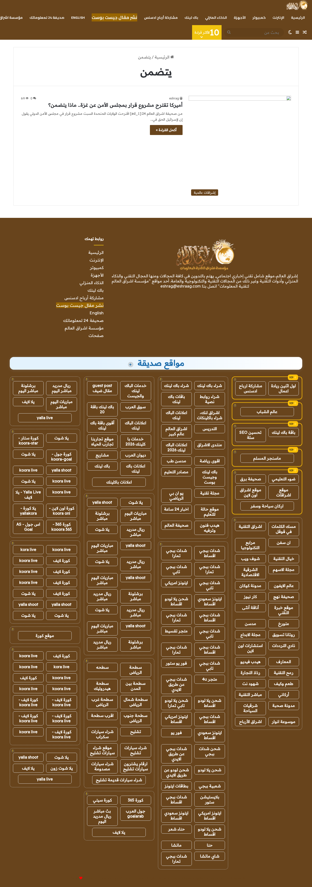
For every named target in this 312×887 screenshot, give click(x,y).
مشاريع (102, 455)
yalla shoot (102, 502)
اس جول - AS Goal (28, 527)
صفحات (96, 335)
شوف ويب (250, 558)
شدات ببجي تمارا (176, 553)
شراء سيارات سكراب (102, 734)
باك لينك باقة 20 (102, 409)
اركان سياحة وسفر (267, 505)
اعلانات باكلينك (119, 482)
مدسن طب (176, 460)
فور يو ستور (176, 663)
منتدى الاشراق (209, 444)
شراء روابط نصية (209, 399)
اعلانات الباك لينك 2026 (176, 447)
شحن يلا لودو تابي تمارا (176, 703)
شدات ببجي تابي (176, 569)
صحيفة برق (250, 478)
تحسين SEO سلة (250, 435)
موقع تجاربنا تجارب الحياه (102, 441)
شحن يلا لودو (209, 769)
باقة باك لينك (283, 432)
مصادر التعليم (176, 471)
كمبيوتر (259, 17)
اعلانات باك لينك (135, 468)
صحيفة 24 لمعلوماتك (46, 17)
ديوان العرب (135, 455)
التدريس (210, 428)
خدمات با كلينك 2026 (136, 441)
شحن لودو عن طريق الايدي (176, 772)
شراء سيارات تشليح (135, 750)
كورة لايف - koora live (61, 702)
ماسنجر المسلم (267, 458)
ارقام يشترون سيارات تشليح (135, 766)
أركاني (283, 694)
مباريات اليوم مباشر (136, 516)
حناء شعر (176, 829)
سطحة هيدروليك (102, 686)
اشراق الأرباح (250, 721)
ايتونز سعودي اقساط (210, 601)
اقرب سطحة (102, 715)
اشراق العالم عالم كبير (176, 431)
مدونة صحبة (283, 705)
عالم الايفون (284, 585)
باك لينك (191, 17)
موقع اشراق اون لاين (250, 492)
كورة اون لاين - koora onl (61, 511)
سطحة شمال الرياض (136, 702)
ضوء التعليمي (283, 478)
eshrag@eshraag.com (180, 286)
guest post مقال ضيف (102, 388)
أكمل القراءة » (166, 130)
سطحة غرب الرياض (102, 702)
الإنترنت (278, 17)
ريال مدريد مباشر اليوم (62, 388)
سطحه (102, 667)
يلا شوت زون (61, 768)
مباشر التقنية (250, 694)
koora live (28, 470)
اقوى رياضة (210, 460)
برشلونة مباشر (102, 516)
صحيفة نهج (283, 596)
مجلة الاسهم (283, 569)
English (78, 17)
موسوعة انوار (283, 721)
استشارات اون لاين (250, 648)
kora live (28, 549)
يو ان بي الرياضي (176, 496)
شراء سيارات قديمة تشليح (119, 779)
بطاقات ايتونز (176, 785)
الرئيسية (298, 17)
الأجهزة (240, 17)
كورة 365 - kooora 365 (61, 527)
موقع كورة (45, 635)
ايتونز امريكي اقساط (176, 719)
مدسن (250, 623)
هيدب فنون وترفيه (209, 528)
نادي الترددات (283, 645)
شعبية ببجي (210, 785)
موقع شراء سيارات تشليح (102, 750)
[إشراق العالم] (296, 5)
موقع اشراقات (283, 492)
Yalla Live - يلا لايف (28, 495)
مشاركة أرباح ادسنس (161, 17)
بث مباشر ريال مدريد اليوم (102, 816)
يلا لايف (119, 832)
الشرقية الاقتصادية (250, 572)
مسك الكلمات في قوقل (284, 529)
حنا (210, 845)
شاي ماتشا (209, 856)
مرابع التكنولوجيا (250, 545)
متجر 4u (209, 679)
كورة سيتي (102, 800)
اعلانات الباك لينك (176, 415)
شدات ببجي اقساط (209, 553)
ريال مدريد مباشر (136, 532)
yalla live (45, 417)
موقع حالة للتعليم (210, 512)
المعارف (283, 661)
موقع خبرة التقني (283, 610)
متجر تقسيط (176, 630)
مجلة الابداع (250, 634)
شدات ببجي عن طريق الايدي (176, 684)
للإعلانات (72, 878)
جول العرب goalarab (135, 814)
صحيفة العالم (176, 525)
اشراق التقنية (250, 526)
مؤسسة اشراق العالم (84, 327)
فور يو (176, 732)
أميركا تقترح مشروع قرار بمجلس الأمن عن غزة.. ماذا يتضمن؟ (115, 105)
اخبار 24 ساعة (176, 509)
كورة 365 (135, 800)
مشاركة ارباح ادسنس (250, 388)
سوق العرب (135, 406)
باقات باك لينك (176, 399)
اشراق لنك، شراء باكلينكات (209, 415)
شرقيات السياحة (250, 708)
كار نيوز (250, 596)
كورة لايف (61, 560)
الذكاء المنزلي (216, 17)
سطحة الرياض (135, 670)
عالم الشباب (267, 411)
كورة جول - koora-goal (61, 457)
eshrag (174, 98)
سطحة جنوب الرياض (135, 718)
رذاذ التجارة (250, 672)
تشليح (135, 731)
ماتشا (176, 845)
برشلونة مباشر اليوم (28, 388)
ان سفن (284, 542)
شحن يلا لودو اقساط (176, 601)
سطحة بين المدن (136, 686)
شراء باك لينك (209, 385)
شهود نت (250, 683)
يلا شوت (135, 502)
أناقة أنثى (250, 607)
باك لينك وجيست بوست (209, 476)
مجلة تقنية (209, 493)
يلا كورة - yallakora (28, 511)
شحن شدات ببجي (209, 751)
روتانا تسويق (283, 634)
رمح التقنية (283, 672)
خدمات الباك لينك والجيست (135, 390)
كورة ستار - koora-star (28, 440)
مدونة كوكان (250, 585)
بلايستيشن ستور (209, 799)
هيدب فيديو (250, 661)
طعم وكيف (283, 683)
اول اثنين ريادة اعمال (283, 388)
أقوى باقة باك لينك (102, 425)
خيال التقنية (283, 558)
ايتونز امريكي (176, 582)
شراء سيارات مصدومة (102, 766)
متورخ (283, 623)
